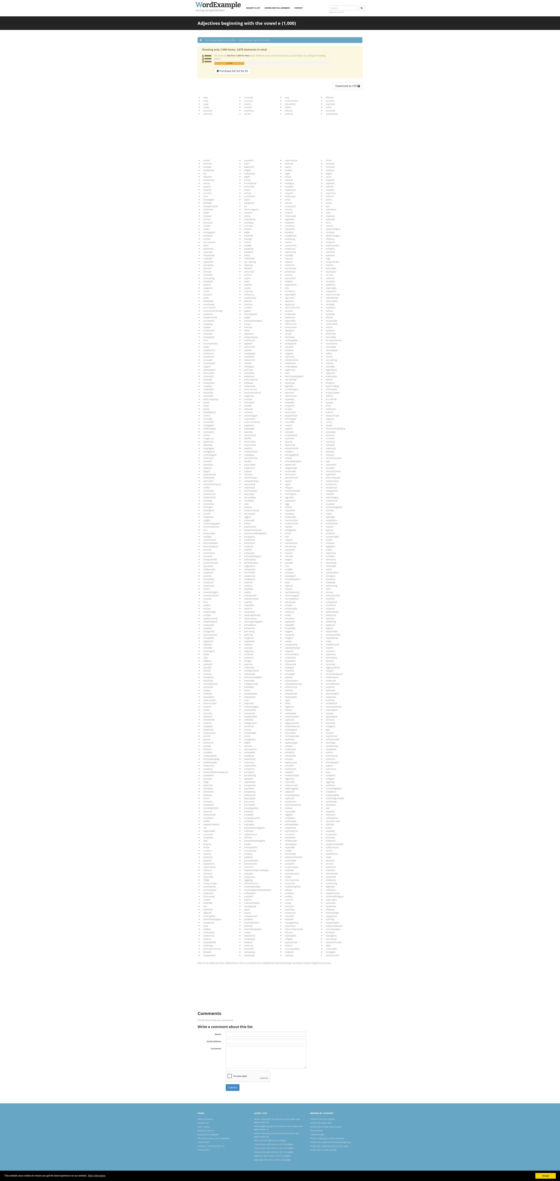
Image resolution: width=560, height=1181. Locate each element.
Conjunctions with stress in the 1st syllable (273, 1152)
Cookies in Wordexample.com (211, 1146)
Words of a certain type (320, 1122)
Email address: (214, 1041)
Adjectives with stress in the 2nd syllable (272, 1159)
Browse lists (203, 1122)
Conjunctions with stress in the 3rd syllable (273, 1144)
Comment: (216, 1048)
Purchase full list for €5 (233, 71)
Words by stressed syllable (322, 1119)
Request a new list (206, 1130)
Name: (218, 1034)
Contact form (204, 1142)
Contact (298, 8)
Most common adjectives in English (270, 1140)
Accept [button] (545, 1176)
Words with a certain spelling (323, 1149)
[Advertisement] (225, 136)
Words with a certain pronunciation (326, 1126)
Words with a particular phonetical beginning (330, 1142)
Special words (316, 1130)
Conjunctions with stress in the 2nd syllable (274, 1148)
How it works (203, 1126)
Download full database (277, 8)
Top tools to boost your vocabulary (213, 1138)
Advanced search (336, 12)
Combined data (317, 1134)
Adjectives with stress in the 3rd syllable (272, 1155)
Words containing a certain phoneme (327, 1138)
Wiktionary (243, 963)
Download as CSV (346, 86)
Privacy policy (203, 1149)
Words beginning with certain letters (220, 40)
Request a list (253, 8)
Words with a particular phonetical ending (329, 1146)
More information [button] (96, 1175)
